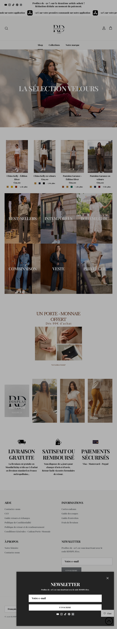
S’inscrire (65, 607)
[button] (109, 621)
